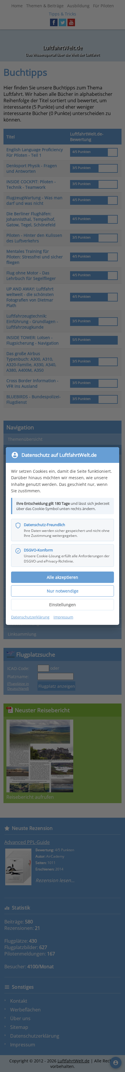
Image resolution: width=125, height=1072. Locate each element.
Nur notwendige (62, 591)
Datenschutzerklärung (30, 617)
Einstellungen (62, 604)
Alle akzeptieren (62, 577)
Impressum (63, 617)
